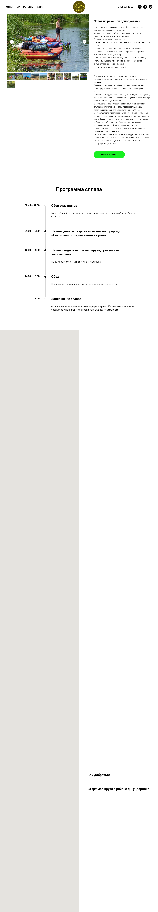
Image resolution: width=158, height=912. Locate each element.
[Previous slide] (12, 42)
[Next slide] (84, 42)
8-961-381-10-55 (125, 7)
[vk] (140, 7)
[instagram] (150, 7)
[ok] (145, 7)
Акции (40, 7)
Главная (8, 7)
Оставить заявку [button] (25, 7)
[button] (109, 154)
